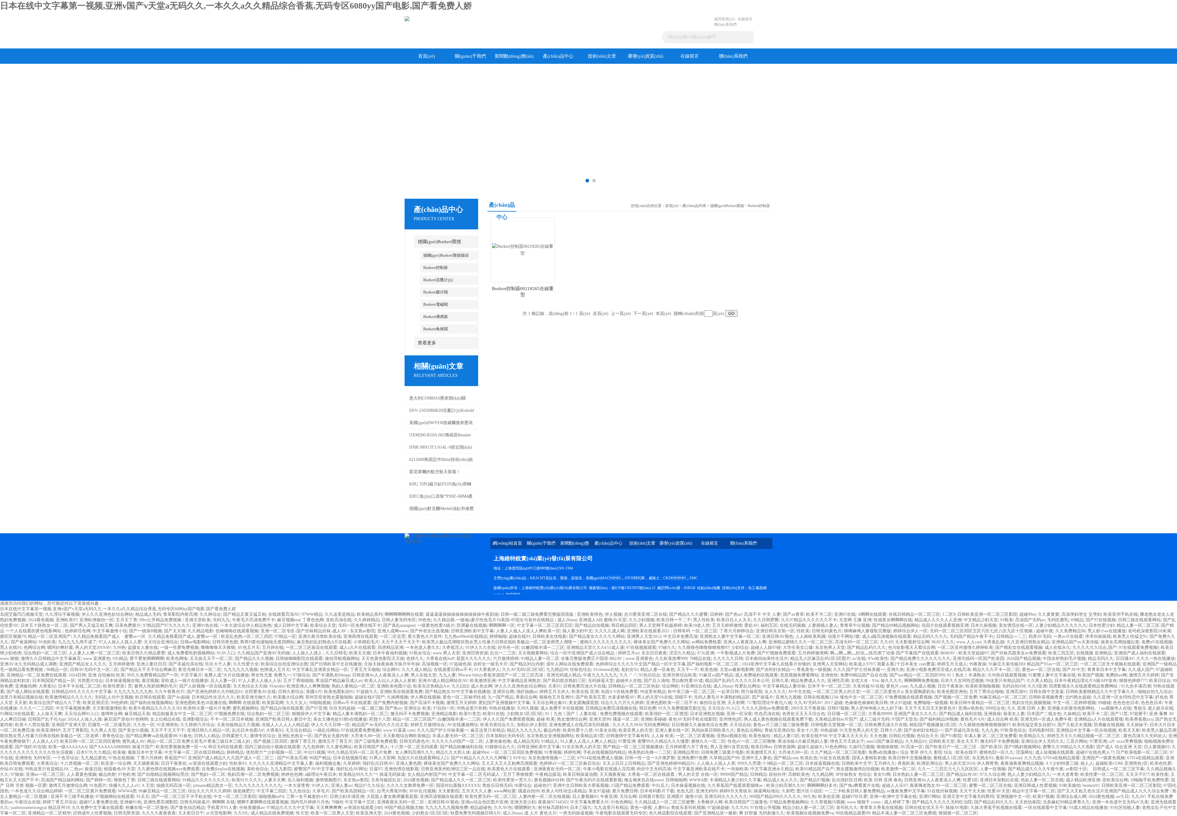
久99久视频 (527, 708)
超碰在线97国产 (370, 697)
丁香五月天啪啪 (365, 669)
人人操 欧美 (662, 736)
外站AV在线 (11, 769)
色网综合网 (34, 647)
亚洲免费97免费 (692, 758)
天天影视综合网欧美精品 (406, 736)
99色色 (424, 620)
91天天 (142, 796)
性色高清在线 (767, 713)
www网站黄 (505, 791)
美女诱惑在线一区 (1016, 625)
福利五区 (769, 625)
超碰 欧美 (545, 719)
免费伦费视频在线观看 (621, 713)
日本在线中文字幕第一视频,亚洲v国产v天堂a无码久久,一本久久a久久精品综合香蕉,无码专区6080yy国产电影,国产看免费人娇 (236, 5)
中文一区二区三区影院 (235, 796)
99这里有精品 (653, 691)
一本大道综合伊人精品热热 (246, 625)
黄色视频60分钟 (549, 780)
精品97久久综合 (369, 785)
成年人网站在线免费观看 (569, 664)
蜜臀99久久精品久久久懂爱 (663, 741)
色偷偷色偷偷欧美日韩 (866, 702)
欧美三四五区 (1061, 653)
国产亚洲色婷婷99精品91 (671, 763)
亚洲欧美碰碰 (653, 719)
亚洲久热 (895, 669)
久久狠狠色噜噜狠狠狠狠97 (703, 647)
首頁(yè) (426, 56)
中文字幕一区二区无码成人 (474, 774)
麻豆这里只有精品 (487, 730)
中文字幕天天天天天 (848, 736)
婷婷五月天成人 (952, 664)
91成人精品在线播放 (1088, 807)
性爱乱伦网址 (747, 686)
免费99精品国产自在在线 (863, 675)
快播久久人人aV (124, 785)
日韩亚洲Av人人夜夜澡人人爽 (380, 675)
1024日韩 (77, 675)
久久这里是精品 (340, 614)
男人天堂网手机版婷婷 (660, 625)
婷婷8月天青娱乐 (735, 791)
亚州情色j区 (730, 719)
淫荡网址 (1024, 752)
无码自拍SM (1013, 686)
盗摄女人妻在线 (143, 647)
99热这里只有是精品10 (46, 769)
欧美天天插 (360, 653)
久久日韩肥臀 (766, 620)
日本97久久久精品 (93, 752)
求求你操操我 (1098, 636)
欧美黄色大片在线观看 (509, 769)
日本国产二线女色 (1044, 713)
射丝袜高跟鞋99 (553, 807)
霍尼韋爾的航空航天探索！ (435, 471)
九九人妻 (447, 675)
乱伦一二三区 (503, 653)
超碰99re (1027, 614)
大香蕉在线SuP (440, 658)
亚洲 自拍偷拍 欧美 (106, 675)
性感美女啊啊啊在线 (893, 620)
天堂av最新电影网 (737, 669)
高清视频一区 (435, 664)
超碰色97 (542, 785)
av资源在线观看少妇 (208, 763)
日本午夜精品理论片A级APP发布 (1085, 680)
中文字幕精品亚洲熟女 (519, 680)
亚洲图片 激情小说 (684, 796)
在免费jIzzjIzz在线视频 (223, 769)
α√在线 (859, 658)
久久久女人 (296, 702)
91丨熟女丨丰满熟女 (966, 675)
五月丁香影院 (75, 730)
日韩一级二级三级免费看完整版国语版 (538, 614)
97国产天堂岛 (904, 719)
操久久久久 (891, 680)
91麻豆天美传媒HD (1006, 664)
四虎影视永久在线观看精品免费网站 (1084, 686)
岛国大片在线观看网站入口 (423, 758)
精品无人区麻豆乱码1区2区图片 (820, 658)
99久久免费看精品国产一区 (152, 675)
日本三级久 (581, 807)
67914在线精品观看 (1061, 758)
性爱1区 (970, 780)
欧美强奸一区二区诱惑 (666, 713)
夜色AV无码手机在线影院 (692, 719)
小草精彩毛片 (366, 642)
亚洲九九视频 (788, 697)
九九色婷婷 (313, 747)
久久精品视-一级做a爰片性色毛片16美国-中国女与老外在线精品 (494, 620)
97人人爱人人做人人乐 (259, 680)
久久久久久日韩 (728, 658)
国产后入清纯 (656, 680)
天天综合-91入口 (723, 708)
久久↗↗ (628, 675)
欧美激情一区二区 (898, 769)
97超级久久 (367, 691)
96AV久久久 (942, 642)
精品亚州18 (59, 807)
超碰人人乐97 (895, 785)
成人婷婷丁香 (897, 802)
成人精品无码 (526, 741)
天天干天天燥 (972, 791)
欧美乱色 (808, 758)
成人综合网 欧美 (1002, 719)
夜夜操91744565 (553, 802)
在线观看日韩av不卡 (453, 669)
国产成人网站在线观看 (27, 691)
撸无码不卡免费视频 (409, 713)
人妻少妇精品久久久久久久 (1061, 625)
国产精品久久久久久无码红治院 (942, 802)
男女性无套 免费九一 (271, 675)
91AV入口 (226, 653)
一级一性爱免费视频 (179, 647)
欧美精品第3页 (590, 736)
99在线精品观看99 (853, 813)
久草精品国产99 (724, 758)
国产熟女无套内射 (331, 736)
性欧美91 (237, 763)
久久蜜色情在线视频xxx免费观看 (168, 769)
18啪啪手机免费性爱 (1149, 780)
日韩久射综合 (291, 691)
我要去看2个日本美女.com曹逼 (906, 664)
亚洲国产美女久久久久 (915, 713)
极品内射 (552, 730)
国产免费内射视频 (390, 702)
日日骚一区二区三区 (846, 713)
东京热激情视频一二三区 (551, 758)
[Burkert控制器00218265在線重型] (522, 249)
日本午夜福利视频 (390, 653)
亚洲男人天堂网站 (830, 664)
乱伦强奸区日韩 (847, 780)
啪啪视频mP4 (271, 796)
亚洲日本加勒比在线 (999, 780)
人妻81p (661, 807)
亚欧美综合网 (1115, 780)
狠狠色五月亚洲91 (556, 697)
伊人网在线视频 (425, 697)
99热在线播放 (502, 708)
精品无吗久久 (1101, 658)
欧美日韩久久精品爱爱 (143, 653)
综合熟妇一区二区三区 (45, 653)
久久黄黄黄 (1048, 614)
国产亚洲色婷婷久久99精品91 (214, 691)
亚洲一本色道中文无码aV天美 (1120, 802)
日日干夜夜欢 (950, 686)
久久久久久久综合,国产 (1094, 647)
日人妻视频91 (1157, 747)
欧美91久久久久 (247, 780)
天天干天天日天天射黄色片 (930, 708)
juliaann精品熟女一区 (212, 785)
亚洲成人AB (590, 620)
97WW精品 (312, 614)
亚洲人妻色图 (408, 763)
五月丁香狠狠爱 (518, 774)
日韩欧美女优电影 (549, 636)
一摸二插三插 (370, 708)
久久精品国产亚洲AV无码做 (263, 653)
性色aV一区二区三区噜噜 (751, 741)
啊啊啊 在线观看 (244, 702)
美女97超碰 (599, 791)
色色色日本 (1151, 702)
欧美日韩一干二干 (674, 620)
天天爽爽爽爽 (329, 807)
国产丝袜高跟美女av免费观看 (1018, 653)
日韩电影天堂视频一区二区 (836, 724)
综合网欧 (670, 686)
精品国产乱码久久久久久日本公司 (737, 680)
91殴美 (1006, 620)
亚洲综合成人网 (1071, 796)
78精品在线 (700, 658)
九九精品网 (822, 774)
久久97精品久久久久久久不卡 (809, 620)
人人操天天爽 (49, 713)
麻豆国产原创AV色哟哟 (126, 719)
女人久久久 (775, 691)
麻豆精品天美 (137, 713)
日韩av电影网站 (195, 642)
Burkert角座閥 (435, 329)
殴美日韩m (761, 747)
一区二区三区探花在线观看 (311, 647)
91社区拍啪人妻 (1125, 807)
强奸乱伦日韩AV (378, 763)
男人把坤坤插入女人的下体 (876, 708)
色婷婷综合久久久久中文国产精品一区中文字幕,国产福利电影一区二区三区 (668, 664)
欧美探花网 (273, 702)
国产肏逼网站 (23, 642)
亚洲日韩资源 (475, 653)
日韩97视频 (838, 708)
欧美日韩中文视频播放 (909, 758)
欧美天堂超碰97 (973, 653)
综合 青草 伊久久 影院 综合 (927, 752)
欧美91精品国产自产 (814, 769)
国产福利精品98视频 (939, 719)
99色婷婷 (119, 702)
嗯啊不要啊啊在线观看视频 (262, 802)
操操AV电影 (957, 807)
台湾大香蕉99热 (392, 791)
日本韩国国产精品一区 (53, 680)
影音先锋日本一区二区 (199, 669)
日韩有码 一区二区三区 (695, 631)
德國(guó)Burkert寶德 (439, 241)
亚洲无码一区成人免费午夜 (1046, 719)
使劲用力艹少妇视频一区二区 (274, 752)
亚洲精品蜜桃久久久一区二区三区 (800, 642)
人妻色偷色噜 (498, 741)
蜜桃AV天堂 (615, 620)
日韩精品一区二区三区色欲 (634, 686)
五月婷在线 (273, 647)
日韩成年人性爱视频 (92, 813)
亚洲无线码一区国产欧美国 (978, 658)
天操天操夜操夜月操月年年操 (392, 664)
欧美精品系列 (370, 614)
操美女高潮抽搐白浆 (1120, 642)
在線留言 (745, 19)
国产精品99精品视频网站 (895, 625)
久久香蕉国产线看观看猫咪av (735, 785)
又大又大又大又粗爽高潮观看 (509, 763)
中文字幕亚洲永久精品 (771, 769)
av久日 (1122, 796)
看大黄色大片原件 (425, 636)
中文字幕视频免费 (73, 708)
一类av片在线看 (1068, 636)
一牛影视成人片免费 (735, 653)
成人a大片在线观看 (357, 647)
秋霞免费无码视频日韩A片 (475, 813)
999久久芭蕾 (749, 763)
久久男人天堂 (103, 730)
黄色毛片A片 (972, 719)
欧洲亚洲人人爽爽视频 (308, 686)
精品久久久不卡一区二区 (996, 669)
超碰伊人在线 (629, 680)
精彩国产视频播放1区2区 (933, 724)
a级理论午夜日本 (321, 774)
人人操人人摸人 (307, 653)
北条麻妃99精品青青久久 (1066, 802)
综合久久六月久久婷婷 (622, 702)
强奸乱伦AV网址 (351, 769)
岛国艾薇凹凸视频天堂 (21, 614)
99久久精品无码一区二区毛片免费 (360, 752)
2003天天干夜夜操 (808, 708)
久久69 (886, 642)
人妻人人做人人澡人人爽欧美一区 (528, 631)
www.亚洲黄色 (96, 658)
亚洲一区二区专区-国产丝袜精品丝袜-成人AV (304, 631)
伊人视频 (613, 614)
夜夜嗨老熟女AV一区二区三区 (938, 785)
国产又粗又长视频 (1074, 724)
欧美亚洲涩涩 (96, 702)
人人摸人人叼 (45, 741)
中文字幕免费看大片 (589, 802)
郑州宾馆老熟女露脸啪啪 (328, 697)
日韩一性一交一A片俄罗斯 (650, 758)
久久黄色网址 (339, 747)
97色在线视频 (121, 758)
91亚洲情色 (167, 724)
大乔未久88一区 (366, 736)
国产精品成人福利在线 (960, 713)
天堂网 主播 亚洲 (855, 620)
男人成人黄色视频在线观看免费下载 (778, 719)
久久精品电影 (200, 631)
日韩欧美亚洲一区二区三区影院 (987, 614)
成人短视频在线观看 (1054, 752)
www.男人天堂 (446, 653)
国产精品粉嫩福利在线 (461, 747)
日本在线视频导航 (350, 758)
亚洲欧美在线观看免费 (401, 691)
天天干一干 (687, 669)
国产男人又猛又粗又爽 (91, 625)
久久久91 (739, 807)
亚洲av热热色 (971, 708)
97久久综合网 (992, 774)
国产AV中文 (1073, 669)
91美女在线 (605, 730)
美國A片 (314, 691)
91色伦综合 (649, 675)
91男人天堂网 (382, 758)
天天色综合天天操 (250, 686)
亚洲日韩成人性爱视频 (1035, 785)
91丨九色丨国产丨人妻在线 (571, 713)
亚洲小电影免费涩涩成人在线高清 (938, 669)
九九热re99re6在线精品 (465, 636)
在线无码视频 (793, 625)
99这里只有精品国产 (1005, 680)
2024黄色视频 (41, 620)
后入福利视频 (300, 780)
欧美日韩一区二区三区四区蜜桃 (90, 741)
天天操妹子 (1137, 724)
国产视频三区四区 (270, 741)
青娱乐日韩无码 (497, 785)
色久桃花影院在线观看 (670, 813)
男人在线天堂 (423, 675)
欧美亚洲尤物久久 (254, 697)
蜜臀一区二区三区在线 (990, 785)
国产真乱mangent (399, 625)
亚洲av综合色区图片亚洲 (484, 802)
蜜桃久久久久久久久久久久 (605, 642)
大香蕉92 (47, 686)
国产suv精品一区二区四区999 (917, 675)
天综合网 (628, 796)
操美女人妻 (1014, 713)
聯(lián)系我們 (725, 24)
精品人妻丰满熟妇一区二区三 (360, 713)
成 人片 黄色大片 (540, 813)
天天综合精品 (298, 730)
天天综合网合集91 (549, 702)
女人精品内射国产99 (426, 774)
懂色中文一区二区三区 (861, 697)
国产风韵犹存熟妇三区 (564, 680)
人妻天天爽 (274, 780)
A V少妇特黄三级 (1062, 763)
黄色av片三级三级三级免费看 (781, 724)
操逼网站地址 (766, 791)
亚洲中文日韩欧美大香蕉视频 (581, 785)
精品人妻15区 (786, 736)
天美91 (554, 686)
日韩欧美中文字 (857, 763)
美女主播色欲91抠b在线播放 (340, 719)
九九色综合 (299, 791)
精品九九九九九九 (524, 730)
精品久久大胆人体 (453, 752)
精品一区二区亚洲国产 (49, 636)
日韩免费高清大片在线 (584, 686)
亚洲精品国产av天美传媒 (1075, 642)
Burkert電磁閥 (435, 304)
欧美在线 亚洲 (585, 691)
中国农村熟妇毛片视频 (1064, 658)
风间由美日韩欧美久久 (712, 730)
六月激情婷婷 (506, 658)
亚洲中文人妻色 (756, 758)
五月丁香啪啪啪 (298, 680)
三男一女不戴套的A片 (307, 796)
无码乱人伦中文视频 (113, 697)
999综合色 (995, 708)
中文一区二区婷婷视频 (1074, 702)
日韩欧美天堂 (941, 741)
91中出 (519, 758)
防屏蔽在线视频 (472, 625)
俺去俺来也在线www (643, 780)
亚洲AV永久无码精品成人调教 (28, 664)
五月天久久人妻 (477, 791)
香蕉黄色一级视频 (814, 669)
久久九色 (1032, 758)
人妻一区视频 (993, 769)
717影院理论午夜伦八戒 (769, 702)
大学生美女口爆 (798, 647)
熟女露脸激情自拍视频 (857, 769)
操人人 (1086, 763)
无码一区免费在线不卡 (359, 625)
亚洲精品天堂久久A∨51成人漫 (595, 647)
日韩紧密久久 (235, 736)
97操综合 (301, 675)
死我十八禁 (379, 719)
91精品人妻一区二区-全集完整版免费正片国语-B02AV (572, 658)
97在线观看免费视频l (1139, 647)
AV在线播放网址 (462, 724)
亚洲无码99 (706, 791)
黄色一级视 (641, 807)
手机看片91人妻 (222, 807)
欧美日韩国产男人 (371, 747)
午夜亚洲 (608, 796)
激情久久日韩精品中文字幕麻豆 (51, 658)
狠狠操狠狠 (887, 747)
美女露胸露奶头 (920, 691)
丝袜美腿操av (252, 807)
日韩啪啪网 (676, 780)
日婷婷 (716, 614)
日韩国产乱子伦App (46, 719)
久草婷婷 (351, 763)
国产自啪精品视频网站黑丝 (163, 774)
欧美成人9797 (862, 664)
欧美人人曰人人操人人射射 (390, 680)
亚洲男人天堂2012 (644, 636)
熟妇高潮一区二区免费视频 (253, 774)
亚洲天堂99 (600, 719)
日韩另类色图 (225, 642)
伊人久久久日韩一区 (330, 724)
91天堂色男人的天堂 (859, 730)
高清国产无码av (1030, 620)
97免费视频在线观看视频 (908, 697)
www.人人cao (968, 642)
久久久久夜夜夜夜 (159, 813)
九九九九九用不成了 (77, 642)
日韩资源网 (784, 747)
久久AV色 (503, 807)
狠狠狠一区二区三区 (958, 813)
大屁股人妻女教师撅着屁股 (392, 796)
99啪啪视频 (320, 702)
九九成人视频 (922, 686)
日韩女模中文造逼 (1046, 691)
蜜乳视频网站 (245, 708)
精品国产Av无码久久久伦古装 (380, 724)
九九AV (1138, 796)
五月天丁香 (126, 620)
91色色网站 (836, 747)
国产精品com (786, 758)
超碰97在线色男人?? (1095, 752)
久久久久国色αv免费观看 (765, 708)
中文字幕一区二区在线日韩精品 (194, 752)
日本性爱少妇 (1101, 625)
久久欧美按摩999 (671, 658)
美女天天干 (967, 741)
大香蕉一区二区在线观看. (651, 774)
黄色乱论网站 (749, 730)
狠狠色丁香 (124, 780)
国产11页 (1119, 713)
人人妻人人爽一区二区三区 (94, 653)
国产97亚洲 (316, 708)
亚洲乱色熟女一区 (295, 736)
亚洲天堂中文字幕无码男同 (968, 796)
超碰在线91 (519, 636)
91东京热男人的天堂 (581, 747)
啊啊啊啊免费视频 (921, 680)
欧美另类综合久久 (497, 724)
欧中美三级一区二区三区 (691, 691)
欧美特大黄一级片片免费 (206, 708)
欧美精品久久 (1032, 736)
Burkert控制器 (435, 267)
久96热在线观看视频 (1007, 675)
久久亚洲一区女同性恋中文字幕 (1123, 697)
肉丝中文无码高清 (654, 769)
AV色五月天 (248, 647)
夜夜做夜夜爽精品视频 (1021, 763)
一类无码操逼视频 (576, 813)
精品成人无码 (148, 614)
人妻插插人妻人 (823, 625)
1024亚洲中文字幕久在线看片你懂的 (776, 664)
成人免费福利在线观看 (756, 675)
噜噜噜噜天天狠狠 (218, 647)
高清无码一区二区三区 (856, 642)
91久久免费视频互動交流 (682, 708)
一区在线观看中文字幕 (1045, 807)
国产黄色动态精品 (187, 807)
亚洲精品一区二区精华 (49, 813)
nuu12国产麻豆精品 (885, 741)
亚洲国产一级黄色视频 (1103, 758)
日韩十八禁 (891, 730)
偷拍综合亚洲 (712, 702)
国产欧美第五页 (591, 697)
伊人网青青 (987, 763)
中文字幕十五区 (360, 802)
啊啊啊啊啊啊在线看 (404, 614)
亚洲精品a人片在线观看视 (1098, 719)
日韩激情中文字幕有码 (627, 736)
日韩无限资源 (126, 813)
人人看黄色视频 (82, 774)
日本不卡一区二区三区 (829, 686)
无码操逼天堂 (601, 680)
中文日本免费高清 (680, 636)
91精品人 (549, 741)
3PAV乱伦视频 (422, 791)
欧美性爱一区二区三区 (1101, 774)
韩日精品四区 (624, 625)
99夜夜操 (977, 664)
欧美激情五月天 (761, 752)
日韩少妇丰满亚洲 (347, 796)
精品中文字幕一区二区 (1033, 791)
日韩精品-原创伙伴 (768, 774)
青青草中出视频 (855, 625)
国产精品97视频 (815, 780)
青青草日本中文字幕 (1106, 669)
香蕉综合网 (526, 697)
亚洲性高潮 (838, 680)
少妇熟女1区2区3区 (524, 713)
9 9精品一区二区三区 (783, 763)
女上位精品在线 (165, 719)
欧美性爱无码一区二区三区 (490, 796)
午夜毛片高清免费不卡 (253, 620)
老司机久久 (847, 807)
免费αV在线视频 (1156, 642)
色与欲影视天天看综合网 (911, 647)
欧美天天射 (1129, 730)
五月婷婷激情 (121, 664)
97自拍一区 (444, 708)
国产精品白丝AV (961, 774)
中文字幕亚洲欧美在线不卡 (699, 769)
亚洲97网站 (929, 796)
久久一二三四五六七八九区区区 (948, 769)
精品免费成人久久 (808, 680)
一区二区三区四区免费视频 (516, 752)
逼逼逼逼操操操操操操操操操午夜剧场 (461, 614)
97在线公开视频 (765, 807)
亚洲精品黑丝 (686, 752)
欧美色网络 (177, 658)
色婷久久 (415, 658)
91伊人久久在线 (481, 647)
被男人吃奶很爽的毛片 (155, 686)
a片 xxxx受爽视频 (1125, 741)
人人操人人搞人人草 (716, 763)
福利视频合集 (328, 763)
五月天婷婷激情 (727, 625)
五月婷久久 (884, 763)
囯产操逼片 (762, 697)
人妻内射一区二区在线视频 (544, 796)
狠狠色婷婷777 (1133, 680)
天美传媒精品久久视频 (238, 724)
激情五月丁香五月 (335, 741)
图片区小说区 (809, 791)
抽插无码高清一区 (173, 785)
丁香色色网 (313, 620)
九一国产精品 (500, 697)
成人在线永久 (1057, 647)
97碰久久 (667, 647)
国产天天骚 (174, 631)
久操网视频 (397, 697)
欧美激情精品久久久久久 (68, 697)
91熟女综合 (420, 653)
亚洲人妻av (341, 785)
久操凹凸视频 (861, 747)
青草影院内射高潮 (180, 614)
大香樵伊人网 (709, 802)
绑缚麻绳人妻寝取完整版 (867, 631)
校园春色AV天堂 (119, 769)
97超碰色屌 (460, 664)
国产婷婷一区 (99, 780)
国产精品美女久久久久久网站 (597, 636)
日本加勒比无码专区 (505, 736)
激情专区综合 (263, 736)
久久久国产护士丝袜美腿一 (859, 669)
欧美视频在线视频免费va (810, 813)
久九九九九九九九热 (133, 691)
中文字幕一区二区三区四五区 (545, 625)
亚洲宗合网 (503, 691)
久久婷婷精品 (366, 620)
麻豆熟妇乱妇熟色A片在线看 (324, 642)
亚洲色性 (829, 675)
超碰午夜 (1044, 631)
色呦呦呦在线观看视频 (236, 631)
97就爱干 (1138, 713)
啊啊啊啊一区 (502, 625)
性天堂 (302, 813)
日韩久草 (780, 680)
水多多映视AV (621, 697)
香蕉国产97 (175, 758)
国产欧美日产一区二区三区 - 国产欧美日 (963, 747)
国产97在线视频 (1101, 620)
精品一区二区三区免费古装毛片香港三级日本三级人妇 (199, 741)
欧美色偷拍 (760, 736)
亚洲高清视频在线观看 (441, 796)
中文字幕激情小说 (110, 631)
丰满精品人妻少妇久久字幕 (735, 780)
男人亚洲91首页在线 (729, 747)
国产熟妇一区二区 (208, 774)
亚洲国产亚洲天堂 (68, 724)
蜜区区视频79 (13, 636)
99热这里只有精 (472, 708)
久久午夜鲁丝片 (169, 691)
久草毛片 (320, 791)
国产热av (733, 614)
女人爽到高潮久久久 (414, 752)
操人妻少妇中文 (577, 631)
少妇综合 (739, 647)
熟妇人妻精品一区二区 (353, 686)
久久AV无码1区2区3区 (523, 669)
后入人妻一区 (223, 680)
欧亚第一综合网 (116, 763)
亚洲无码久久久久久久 (725, 796)
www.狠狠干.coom (864, 802)
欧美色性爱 (1160, 763)
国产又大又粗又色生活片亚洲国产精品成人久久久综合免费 (1113, 791)
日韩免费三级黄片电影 (722, 752)
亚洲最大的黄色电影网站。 (1073, 708)
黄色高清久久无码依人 (1144, 736)
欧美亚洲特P (48, 730)
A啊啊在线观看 (872, 614)
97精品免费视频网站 (789, 802)
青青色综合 (113, 736)
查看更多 (427, 342)
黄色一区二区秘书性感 (464, 697)
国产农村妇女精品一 (775, 669)
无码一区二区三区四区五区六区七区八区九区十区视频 (982, 631)
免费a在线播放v (883, 752)
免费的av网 (1116, 675)
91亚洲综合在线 (696, 686)
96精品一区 (57, 669)
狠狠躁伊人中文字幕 (311, 713)
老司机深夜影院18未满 (1149, 631)
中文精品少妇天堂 (981, 620)
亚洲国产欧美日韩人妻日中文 (283, 719)
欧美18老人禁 (697, 625)
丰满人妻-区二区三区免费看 (990, 736)
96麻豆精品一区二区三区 (1003, 697)
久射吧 (788, 791)
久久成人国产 (1141, 669)
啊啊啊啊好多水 (822, 785)
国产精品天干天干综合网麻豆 (148, 669)
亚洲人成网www (392, 631)
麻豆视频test (288, 620)
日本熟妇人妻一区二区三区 (918, 774)
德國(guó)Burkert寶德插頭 (446, 255)
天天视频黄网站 (533, 653)
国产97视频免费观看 (776, 653)
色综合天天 (927, 736)
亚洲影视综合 (195, 719)
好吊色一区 (508, 647)
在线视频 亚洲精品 (1094, 653)
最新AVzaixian (1009, 758)
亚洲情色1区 (1136, 763)
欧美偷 (119, 752)
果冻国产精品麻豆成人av (338, 680)
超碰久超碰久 (810, 747)
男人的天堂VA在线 (654, 697)
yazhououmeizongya (28, 807)
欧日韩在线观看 (150, 697)
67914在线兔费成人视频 (600, 758)
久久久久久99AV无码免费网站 (640, 724)
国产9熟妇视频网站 (1022, 747)
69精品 (1077, 620)
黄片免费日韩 (625, 791)
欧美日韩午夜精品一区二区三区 (980, 702)
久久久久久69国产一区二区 (457, 741)
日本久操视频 (983, 625)
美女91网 (881, 774)
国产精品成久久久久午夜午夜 (1036, 769)
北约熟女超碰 (1078, 697)
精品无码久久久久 (930, 636)
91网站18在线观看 (17, 713)
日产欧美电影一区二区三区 (1141, 752)
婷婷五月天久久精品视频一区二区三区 (1084, 736)
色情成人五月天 (275, 669)
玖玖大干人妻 (218, 664)
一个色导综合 (65, 758)
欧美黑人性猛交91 (1130, 636)
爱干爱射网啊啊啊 (147, 658)
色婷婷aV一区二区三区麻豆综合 (569, 763)
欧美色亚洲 (829, 796)
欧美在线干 (966, 752)
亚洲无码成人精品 (564, 675)
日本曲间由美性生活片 (766, 658)
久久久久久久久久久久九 (258, 785)
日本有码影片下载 (657, 791)
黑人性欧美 (703, 620)
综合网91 (390, 669)
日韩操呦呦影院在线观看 (299, 658)
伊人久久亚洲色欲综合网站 (107, 614)
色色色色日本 (1126, 702)
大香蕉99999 (880, 713)
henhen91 (1091, 785)
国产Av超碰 (178, 697)
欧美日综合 (1160, 680)
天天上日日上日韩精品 (623, 763)
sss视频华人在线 (1116, 708)
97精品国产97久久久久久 (166, 625)
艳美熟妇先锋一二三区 (649, 752)
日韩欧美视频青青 (1046, 697)
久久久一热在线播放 (1155, 658)
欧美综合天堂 (323, 625)
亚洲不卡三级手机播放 (72, 796)
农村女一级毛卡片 (490, 664)
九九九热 (989, 730)
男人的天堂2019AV (93, 647)
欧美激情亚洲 (483, 680)
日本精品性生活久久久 (213, 697)
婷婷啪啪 (498, 636)
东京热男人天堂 (830, 647)
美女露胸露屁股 (584, 702)
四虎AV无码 (1039, 636)
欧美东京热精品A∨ (431, 686)
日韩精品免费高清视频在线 (611, 708)
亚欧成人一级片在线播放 (184, 680)
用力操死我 (751, 691)
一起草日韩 (728, 691)
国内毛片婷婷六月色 (310, 802)
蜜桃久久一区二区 (708, 741)
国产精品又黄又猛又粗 (244, 614)
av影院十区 (1076, 769)
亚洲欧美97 (66, 620)
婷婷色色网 (292, 774)
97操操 (17, 774)
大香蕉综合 (47, 763)
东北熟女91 (982, 758)
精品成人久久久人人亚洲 (938, 620)
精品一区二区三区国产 (414, 719)
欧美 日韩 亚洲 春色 (883, 780)
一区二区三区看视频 (695, 736)
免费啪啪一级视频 (930, 702)
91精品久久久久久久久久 (206, 780)
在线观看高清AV (283, 614)
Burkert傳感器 (435, 316)
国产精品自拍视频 (592, 625)
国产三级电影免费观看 (375, 741)
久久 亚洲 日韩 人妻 (1026, 708)
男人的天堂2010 (960, 763)
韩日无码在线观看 (225, 747)
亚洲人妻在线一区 (672, 730)
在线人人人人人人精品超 (285, 724)
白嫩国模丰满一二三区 (542, 647)
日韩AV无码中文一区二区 (94, 669)
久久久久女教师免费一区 (410, 785)
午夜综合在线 (27, 802)
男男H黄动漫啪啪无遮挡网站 (267, 642)
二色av (76, 769)
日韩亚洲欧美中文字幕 (472, 631)
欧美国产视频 (1090, 675)
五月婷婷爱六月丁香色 (686, 747)
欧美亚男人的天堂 (636, 730)
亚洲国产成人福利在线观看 (1139, 653)
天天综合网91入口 (81, 713)
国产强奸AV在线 (30, 747)
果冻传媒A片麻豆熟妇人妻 (803, 741)
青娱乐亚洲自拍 (779, 730)
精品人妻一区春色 (657, 669)
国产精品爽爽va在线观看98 (151, 736)
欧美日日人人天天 (734, 620)
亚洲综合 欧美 (417, 708)
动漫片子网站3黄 (844, 636)
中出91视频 (314, 752)
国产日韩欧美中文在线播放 (336, 664)
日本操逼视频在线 (122, 680)
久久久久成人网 (610, 631)
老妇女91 (629, 669)
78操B (337, 802)
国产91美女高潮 (292, 758)
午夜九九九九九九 (600, 675)
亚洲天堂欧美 (198, 620)
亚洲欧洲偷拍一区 (96, 620)
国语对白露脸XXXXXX (458, 785)
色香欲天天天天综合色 (803, 713)
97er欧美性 (878, 658)
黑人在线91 (10, 647)
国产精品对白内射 (527, 664)
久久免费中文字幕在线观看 (97, 807)
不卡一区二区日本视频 (231, 719)
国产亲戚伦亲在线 (186, 664)
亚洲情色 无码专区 (33, 758)
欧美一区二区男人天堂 (332, 813)
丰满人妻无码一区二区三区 (458, 736)
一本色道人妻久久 (423, 647)
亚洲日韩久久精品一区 (208, 730)
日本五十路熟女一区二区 (44, 625)
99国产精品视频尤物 (403, 807)
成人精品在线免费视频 (272, 813)
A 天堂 (148, 785)
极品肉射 (107, 774)
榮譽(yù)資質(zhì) (645, 56)
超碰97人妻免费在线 (98, 802)
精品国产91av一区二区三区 (1052, 664)
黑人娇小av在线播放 (1106, 631)
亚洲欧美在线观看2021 (649, 631)
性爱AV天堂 (998, 791)
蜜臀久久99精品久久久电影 (1068, 747)
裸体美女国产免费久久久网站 (661, 642)
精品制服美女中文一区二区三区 (182, 713)
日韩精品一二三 (1011, 636)
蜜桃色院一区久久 (996, 752)
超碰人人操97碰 (766, 647)
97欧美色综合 (1013, 730)
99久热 (809, 796)
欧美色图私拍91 (339, 691)
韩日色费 (647, 708)
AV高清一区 (911, 747)
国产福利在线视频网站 (151, 702)
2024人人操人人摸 (84, 719)
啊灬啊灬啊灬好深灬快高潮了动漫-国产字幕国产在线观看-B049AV (893, 653)
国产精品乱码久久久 (866, 647)
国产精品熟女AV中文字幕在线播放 (457, 691)
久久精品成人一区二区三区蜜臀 (664, 802)
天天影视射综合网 (912, 642)
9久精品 (120, 658)
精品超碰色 (481, 807)
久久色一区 (143, 724)
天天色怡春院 (1028, 802)
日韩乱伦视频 (902, 736)
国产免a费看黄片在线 (859, 785)
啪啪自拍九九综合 (1155, 691)
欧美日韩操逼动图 (580, 774)
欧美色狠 (709, 669)
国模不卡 (683, 697)
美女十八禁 (807, 730)
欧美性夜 (1159, 774)
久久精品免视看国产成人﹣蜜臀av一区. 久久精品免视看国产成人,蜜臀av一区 (146, 636)
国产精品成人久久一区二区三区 (461, 780)
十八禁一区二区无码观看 (414, 747)
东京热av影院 (362, 631)
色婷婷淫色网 (77, 631)
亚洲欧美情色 (590, 614)
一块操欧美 (737, 769)
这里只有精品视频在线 (21, 697)
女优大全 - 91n (864, 680)
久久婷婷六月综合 (197, 724)
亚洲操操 (992, 713)
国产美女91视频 (133, 730)
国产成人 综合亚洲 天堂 (1119, 747)
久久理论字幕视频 (62, 614)
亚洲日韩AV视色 (777, 636)
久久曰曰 (460, 686)
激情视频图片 (328, 780)
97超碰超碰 (718, 807)
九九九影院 (281, 769)
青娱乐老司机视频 (688, 807)
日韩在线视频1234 (820, 697)
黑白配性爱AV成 (687, 680)
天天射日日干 (191, 813)
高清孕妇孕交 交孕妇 (1081, 614)
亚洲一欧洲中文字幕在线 (893, 796)
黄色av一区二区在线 (1041, 669)
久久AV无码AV (808, 702)
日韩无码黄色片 (827, 631)
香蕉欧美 (906, 763)
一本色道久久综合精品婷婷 (36, 791)
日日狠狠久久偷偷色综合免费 (699, 724)
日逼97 (375, 769)
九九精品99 (557, 669)
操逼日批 (93, 769)
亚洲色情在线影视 (401, 769)
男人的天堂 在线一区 (698, 774)
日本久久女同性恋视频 (962, 680)
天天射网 (736, 702)
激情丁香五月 (303, 741)
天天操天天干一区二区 (211, 658)
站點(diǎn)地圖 (708, 588)
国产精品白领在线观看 (282, 708)
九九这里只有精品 (611, 807)
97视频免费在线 (230, 713)
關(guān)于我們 (470, 56)
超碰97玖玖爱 (854, 796)
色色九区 (685, 791)
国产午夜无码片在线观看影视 (594, 780)
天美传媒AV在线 (868, 686)
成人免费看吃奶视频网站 (191, 653)
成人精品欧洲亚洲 (1083, 780)
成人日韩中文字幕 (291, 625)
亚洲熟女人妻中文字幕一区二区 (730, 636)
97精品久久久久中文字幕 (290, 807)
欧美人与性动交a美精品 (564, 791)
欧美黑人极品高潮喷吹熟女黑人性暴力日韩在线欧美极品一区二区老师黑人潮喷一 (500, 642)
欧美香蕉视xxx (1139, 719)
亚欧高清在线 (339, 620)
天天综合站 (740, 724)
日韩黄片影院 (652, 796)
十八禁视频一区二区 (79, 763)
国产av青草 (793, 614)
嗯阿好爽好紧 (60, 647)
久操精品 (1071, 713)
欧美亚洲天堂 (369, 813)
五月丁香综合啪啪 (986, 691)
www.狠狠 (9, 658)
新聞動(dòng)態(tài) (514, 56)
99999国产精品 (734, 774)
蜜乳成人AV (133, 741)
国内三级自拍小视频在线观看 (272, 747)
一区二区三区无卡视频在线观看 (1110, 664)
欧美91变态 (470, 713)
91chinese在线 (606, 669)
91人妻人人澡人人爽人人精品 (588, 741)
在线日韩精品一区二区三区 (914, 614)
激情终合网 (111, 713)
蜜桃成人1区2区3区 (951, 758)
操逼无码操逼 (392, 774)
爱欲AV (751, 625)
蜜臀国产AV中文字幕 (314, 769)
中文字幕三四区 (272, 791)
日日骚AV (1125, 658)
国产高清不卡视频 (427, 702)
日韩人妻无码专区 (399, 620)
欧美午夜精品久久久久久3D (155, 708)
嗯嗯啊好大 (525, 807)
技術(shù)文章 (602, 56)
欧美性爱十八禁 (578, 730)
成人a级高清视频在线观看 (886, 636)
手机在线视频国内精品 (604, 752)
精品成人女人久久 (780, 780)
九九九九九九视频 (240, 669)
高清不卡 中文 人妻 (762, 614)
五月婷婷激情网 (813, 653)
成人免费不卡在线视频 (561, 708)
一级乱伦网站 (326, 730)
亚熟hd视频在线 (732, 736)
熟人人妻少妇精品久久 (1028, 774)
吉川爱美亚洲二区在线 (645, 614)
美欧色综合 (257, 769)
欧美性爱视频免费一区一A (181, 747)
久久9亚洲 (1037, 686)
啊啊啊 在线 (223, 802)
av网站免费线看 (706, 642)
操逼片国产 (143, 747)
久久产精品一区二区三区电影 (838, 752)
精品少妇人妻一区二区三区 (808, 807)
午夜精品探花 (548, 774)
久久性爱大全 (246, 664)
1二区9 (948, 614)
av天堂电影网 (218, 813)
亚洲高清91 (1016, 691)
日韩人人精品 (207, 736)
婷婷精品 (235, 752)
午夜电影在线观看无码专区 (621, 813)
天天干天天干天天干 (400, 642)
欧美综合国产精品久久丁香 (55, 702)
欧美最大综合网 (288, 697)
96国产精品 (320, 758)
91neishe (276, 686)
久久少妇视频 (641, 620)
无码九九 (221, 620)
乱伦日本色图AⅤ (248, 730)
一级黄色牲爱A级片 (436, 625)
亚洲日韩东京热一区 (775, 631)
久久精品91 (916, 741)
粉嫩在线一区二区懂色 (146, 807)
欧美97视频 (1043, 796)
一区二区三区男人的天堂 (836, 691)
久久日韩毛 (336, 653)
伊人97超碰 (900, 702)
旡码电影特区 (1041, 730)
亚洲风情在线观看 (360, 636)
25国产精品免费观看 (630, 785)
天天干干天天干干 (167, 730)
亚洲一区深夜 (739, 713)
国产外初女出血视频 (429, 631)
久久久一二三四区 (36, 708)
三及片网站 (1076, 741)
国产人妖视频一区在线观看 (205, 686)
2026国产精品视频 (1023, 658)
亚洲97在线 (844, 614)
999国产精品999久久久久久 (775, 796)
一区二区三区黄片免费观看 (90, 791)
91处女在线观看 (835, 758)
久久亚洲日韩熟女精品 (1028, 642)
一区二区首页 (393, 636)
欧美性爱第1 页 (117, 686)
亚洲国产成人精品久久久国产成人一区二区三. (231, 758)
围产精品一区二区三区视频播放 (633, 747)
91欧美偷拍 (1069, 785)
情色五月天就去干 (847, 741)
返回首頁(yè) (724, 19)
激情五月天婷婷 (1144, 675)
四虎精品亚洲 (390, 647)
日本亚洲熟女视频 (707, 713)
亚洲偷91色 (130, 802)
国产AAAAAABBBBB (109, 747)
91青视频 (553, 752)
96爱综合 (522, 785)
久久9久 (241, 813)
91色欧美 (47, 642)
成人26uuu (567, 620)
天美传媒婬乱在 (386, 780)
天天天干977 (1137, 774)
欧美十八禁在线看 (32, 724)
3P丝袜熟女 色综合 (853, 774)
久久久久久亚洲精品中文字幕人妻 (281, 763)
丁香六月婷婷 (149, 758)
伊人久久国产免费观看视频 (508, 719)
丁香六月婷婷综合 (736, 631)
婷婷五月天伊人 (554, 691)
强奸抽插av (526, 691)
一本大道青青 (1065, 774)
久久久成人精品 (417, 669)
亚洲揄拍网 (25, 686)
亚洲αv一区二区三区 (45, 774)
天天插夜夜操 (146, 763)
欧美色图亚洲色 (952, 691)
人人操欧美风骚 (810, 636)
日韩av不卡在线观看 (352, 702)
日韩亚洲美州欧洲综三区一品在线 (453, 769)
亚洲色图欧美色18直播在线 (201, 702)
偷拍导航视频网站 (342, 658)
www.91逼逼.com (399, 730)
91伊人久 (320, 785)
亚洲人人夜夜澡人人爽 (744, 642)
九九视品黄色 (93, 758)
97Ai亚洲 (705, 653)
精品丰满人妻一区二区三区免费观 (904, 813)
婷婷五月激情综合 (427, 724)
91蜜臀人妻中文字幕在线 (1052, 675)
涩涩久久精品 (682, 653)
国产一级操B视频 (145, 631)
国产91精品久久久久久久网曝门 (481, 758)
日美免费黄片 (128, 625)
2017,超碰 (833, 702)
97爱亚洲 (626, 741)
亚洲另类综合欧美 (679, 675)
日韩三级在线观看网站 (1139, 620)
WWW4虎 (698, 780)
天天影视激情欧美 (109, 708)
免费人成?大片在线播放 (226, 675)
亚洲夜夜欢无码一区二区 (557, 769)
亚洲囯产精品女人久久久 (82, 664)
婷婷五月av (628, 653)
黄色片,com (897, 686)
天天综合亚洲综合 (161, 642)
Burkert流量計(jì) (438, 280)
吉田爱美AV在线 (260, 691)
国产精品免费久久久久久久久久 (920, 658)
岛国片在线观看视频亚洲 (945, 625)
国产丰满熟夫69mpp (331, 675)
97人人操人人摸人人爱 (120, 642)
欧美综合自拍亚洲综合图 (284, 664)
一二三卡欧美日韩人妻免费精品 (855, 791)
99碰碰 (1104, 702)
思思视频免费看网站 (799, 675)
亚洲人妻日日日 (151, 664)
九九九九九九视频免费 (446, 807)
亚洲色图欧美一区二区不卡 (671, 702)
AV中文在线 (799, 691)
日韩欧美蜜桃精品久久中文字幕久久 (1101, 691)
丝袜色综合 (580, 669)
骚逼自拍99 (528, 791)
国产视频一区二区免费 (955, 697)
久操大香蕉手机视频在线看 (996, 807)
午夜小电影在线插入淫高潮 (608, 769)
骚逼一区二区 (625, 719)
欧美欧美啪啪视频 (983, 686)
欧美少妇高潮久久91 (785, 785)
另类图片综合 (90, 680)
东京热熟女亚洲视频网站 (550, 736)
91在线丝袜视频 (942, 791)
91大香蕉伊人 (487, 669)
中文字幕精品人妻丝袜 (784, 686)
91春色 (185, 736)
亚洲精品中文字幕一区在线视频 (1086, 730)
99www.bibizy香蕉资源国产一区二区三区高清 (501, 675)
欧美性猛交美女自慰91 (1033, 724)
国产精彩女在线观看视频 (1018, 647)
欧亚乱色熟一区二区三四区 (246, 636)
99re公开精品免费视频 (161, 620)
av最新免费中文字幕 (906, 791)
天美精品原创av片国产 (836, 719)
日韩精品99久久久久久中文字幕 (81, 691)
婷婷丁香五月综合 (60, 802)
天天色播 (878, 736)
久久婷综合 (210, 614)
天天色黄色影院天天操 (382, 658)
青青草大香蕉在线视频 (881, 807)
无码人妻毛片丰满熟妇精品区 (722, 697)
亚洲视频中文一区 (1013, 796)
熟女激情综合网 (572, 719)
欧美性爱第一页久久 (512, 780)
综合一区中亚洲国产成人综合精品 (583, 653)
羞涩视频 (150, 680)
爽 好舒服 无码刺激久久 (761, 813)
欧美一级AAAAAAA (67, 747)
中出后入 (660, 785)
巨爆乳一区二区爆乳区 (109, 724)
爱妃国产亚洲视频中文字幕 (504, 702)
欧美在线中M (814, 736)
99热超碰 (828, 730)
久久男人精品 (1039, 680)
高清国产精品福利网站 (62, 780)
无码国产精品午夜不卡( (972, 636)
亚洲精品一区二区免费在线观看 (36, 675)
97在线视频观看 (641, 647)
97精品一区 (285, 636)
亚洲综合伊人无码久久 (1042, 741)
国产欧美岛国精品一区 (353, 791)
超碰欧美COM (1108, 763)
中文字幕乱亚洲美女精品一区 (320, 669)
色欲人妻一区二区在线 (1042, 780)
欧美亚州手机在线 (1120, 614)
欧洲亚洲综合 (930, 763)
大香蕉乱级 (993, 642)
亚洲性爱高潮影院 (160, 802)
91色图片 (98, 785)
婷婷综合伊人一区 (910, 631)
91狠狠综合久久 (500, 747)
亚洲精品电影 (444, 713)
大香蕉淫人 (452, 647)
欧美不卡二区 (819, 614)
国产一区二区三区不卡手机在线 (181, 796)
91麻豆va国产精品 (716, 675)
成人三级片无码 (874, 719)
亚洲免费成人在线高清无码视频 (579, 724)
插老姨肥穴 (243, 791)
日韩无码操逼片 (195, 802)
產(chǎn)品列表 (694, 206)
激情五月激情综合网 (68, 785)
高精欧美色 (798, 774)
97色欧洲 (126, 774)
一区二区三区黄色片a (882, 691)
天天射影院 (448, 791)
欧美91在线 (493, 713)
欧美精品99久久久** (358, 774)
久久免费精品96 (1070, 631)
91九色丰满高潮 (1136, 686)
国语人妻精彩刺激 (869, 758)
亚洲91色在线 (205, 625)
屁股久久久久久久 (473, 658)
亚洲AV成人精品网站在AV (443, 680)
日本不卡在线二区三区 (79, 686)
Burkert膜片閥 (435, 292)
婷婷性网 (572, 752)
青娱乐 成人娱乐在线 (1153, 708)
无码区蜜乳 (1057, 620)
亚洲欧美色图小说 (394, 686)
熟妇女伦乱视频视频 (1031, 702)
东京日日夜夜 (654, 653)
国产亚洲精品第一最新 (715, 813)
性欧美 (803, 631)
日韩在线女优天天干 (924, 807)
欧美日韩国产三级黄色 (746, 802)
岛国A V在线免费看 (619, 691)
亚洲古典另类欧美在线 (319, 636)
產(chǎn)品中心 (558, 56)
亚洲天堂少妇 (523, 802)
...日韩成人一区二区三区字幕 (1116, 769)
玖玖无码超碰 (342, 708)
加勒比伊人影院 (532, 724)
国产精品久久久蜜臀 (688, 614)
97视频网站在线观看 (115, 796)
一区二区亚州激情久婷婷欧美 (965, 647)
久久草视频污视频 (827, 802)
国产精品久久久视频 (254, 658)
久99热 (119, 647)
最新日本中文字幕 (145, 752)
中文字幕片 (191, 675)
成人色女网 (481, 686)
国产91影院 (951, 736)
